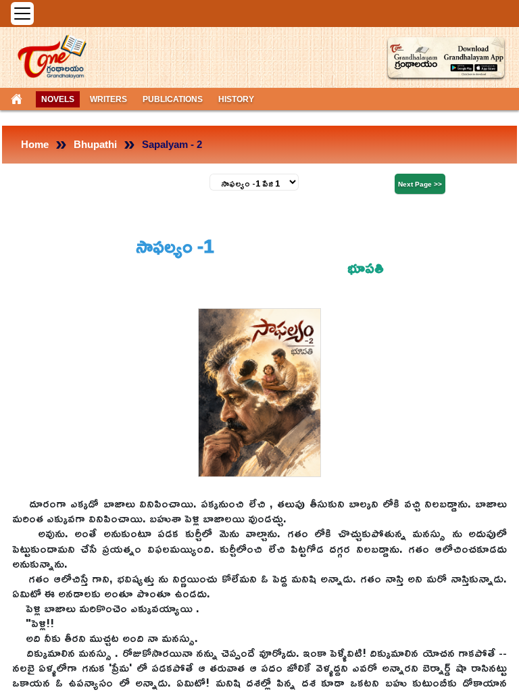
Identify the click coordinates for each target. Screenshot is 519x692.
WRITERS (108, 99)
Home (35, 144)
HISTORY (236, 99)
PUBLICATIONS (173, 99)
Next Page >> (420, 184)
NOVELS (57, 99)
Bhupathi (95, 144)
